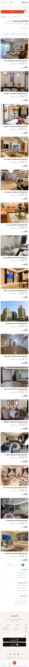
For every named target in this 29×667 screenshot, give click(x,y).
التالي (8, 565)
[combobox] (14, 8)
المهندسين (23, 34)
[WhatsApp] (18, 654)
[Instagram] (14, 654)
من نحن (16, 627)
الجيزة (20, 17)
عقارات (25, 627)
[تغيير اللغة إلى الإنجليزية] (11, 2)
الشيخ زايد (5, 34)
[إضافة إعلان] (14, 663)
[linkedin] (10, 654)
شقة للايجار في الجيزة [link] (13, 17)
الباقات (25, 629)
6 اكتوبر (11, 34)
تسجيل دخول (4, 2)
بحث (13, 12)
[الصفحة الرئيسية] (27, 17)
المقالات (25, 632)
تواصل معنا (16, 629)
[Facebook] (21, 654)
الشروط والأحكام (6, 627)
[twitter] (7, 654)
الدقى (17, 34)
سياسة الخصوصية (5, 629)
